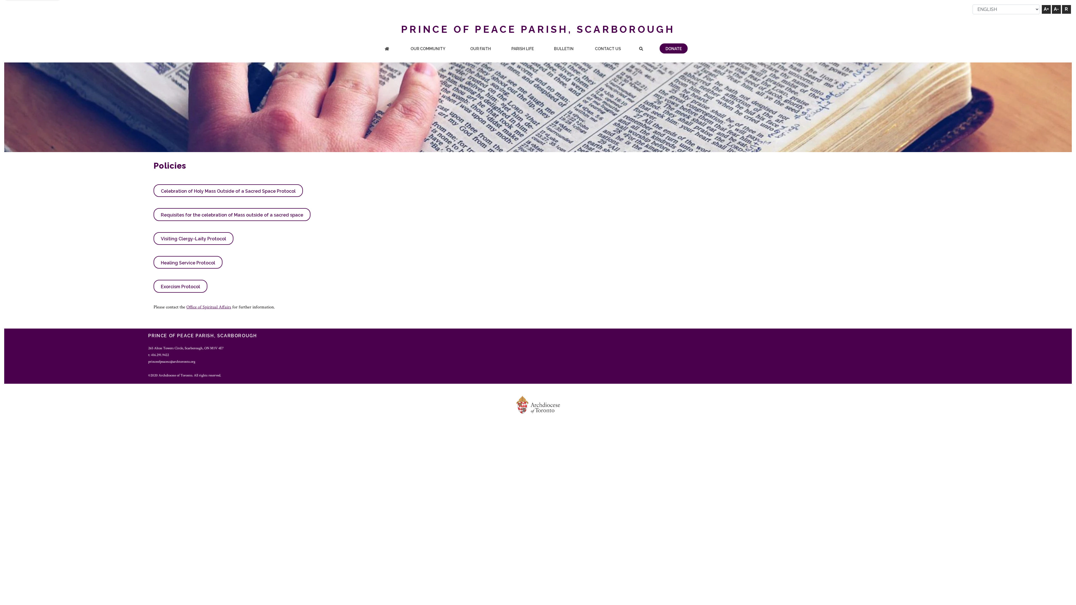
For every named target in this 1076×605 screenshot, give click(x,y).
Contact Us (608, 48)
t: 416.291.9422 (158, 355)
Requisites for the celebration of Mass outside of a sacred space (232, 215)
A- (1056, 9)
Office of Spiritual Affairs (208, 307)
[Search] (641, 49)
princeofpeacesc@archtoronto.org (171, 361)
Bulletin (564, 48)
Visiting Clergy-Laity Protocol (193, 238)
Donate (673, 48)
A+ (1046, 9)
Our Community (428, 48)
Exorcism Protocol (180, 286)
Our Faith (480, 48)
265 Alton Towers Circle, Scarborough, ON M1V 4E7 (186, 348)
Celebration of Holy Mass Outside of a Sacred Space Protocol (228, 191)
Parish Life (522, 48)
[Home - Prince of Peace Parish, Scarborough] (387, 49)
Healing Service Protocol (188, 263)
